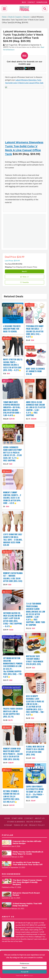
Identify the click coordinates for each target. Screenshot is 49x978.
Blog (24, 2)
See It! (24, 271)
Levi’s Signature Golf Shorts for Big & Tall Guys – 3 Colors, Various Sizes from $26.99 (12, 539)
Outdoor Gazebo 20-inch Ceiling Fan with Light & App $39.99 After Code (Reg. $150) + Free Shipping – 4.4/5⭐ (12, 620)
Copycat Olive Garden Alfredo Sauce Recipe (27, 842)
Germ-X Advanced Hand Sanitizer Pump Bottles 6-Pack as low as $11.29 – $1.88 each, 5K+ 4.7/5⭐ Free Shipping (12, 454)
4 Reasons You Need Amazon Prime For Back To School (11, 329)
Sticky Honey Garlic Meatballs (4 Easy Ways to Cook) (28, 853)
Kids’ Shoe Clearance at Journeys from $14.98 (35, 371)
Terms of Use (21, 825)
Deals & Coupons (15, 17)
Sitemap (8, 825)
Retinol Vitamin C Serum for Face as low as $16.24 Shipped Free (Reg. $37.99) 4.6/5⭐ (11, 796)
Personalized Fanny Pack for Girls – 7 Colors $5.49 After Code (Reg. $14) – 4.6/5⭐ (34, 331)
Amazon (26, 17)
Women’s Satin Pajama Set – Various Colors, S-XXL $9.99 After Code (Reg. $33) (13, 577)
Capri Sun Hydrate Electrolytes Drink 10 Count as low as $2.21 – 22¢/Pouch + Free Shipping (35, 792)
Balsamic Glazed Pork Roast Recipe (26, 894)
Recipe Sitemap (34, 822)
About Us (40, 818)
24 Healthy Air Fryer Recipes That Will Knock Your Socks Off (27, 863)
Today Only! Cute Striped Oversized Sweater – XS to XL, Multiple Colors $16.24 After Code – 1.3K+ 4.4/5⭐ (12, 409)
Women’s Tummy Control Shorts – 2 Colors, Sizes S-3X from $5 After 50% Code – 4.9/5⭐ (12, 497)
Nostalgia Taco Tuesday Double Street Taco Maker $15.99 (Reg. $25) (34, 660)
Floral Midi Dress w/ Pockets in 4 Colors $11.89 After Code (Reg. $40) (35, 750)
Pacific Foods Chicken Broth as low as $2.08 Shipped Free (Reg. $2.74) (12, 712)
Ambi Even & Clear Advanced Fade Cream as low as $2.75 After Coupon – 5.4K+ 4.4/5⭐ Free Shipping (35, 409)
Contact (31, 2)
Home (4, 17)
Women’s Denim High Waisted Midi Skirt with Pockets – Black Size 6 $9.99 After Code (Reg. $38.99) (13, 754)
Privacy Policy (37, 825)
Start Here (17, 818)
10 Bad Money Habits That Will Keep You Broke (27, 904)
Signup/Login (41, 2)
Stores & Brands (16, 822)
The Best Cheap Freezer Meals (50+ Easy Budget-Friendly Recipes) (27, 882)
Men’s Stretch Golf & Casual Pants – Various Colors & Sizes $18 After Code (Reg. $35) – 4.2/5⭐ (12, 365)
